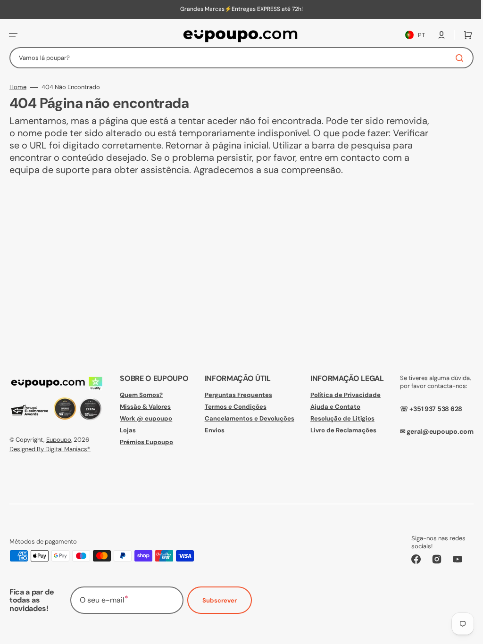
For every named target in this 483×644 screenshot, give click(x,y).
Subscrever (219, 600)
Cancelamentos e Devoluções (246, 418)
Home (17, 87)
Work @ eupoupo (144, 418)
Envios (211, 430)
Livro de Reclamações (338, 430)
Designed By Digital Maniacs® (50, 449)
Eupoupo (58, 440)
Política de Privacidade (340, 395)
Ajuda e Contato (330, 407)
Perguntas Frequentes (234, 395)
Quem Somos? (139, 395)
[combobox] (237, 57)
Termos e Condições (232, 407)
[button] (13, 35)
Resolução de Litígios (337, 418)
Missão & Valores (143, 407)
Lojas (126, 430)
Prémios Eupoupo (144, 442)
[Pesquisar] (454, 58)
